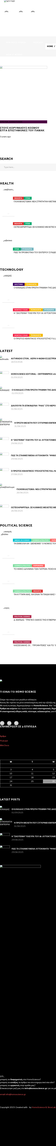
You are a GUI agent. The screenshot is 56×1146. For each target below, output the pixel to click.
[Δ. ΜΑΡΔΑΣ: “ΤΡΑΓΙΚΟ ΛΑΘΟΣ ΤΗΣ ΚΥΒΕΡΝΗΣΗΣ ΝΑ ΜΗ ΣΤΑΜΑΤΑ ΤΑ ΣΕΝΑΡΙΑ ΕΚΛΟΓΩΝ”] (8, 615)
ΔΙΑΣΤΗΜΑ (18, 284)
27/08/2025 (17, 474)
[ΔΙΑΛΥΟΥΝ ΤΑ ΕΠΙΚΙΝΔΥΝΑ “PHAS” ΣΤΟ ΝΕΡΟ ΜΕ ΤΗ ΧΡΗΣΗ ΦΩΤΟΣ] (4, 407)
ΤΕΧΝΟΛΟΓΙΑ (31, 284)
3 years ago (5, 136)
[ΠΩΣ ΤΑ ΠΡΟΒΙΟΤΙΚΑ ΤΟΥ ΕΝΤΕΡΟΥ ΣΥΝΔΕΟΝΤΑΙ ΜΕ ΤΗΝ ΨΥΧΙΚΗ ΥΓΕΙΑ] (8, 247)
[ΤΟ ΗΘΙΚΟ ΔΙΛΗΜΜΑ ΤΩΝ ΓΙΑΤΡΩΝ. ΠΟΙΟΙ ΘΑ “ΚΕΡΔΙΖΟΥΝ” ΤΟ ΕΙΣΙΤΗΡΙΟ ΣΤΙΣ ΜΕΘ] (8, 564)
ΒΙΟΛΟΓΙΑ (18, 198)
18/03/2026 (17, 362)
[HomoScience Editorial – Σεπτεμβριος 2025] (4, 375)
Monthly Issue (21, 310)
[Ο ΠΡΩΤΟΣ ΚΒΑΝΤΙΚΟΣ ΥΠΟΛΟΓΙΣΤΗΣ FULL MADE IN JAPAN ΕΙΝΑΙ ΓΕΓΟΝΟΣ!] (8, 333)
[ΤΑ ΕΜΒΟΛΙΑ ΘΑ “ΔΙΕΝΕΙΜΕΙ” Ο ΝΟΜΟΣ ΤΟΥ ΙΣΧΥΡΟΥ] (8, 538)
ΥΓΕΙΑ (27, 198)
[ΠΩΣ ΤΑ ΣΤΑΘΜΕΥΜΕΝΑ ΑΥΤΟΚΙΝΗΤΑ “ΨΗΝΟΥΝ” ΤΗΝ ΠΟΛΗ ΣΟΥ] (4, 457)
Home (50, 46)
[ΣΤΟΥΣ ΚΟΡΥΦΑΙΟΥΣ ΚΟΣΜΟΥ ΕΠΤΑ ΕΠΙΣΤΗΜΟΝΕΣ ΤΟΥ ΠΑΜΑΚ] (23, 68)
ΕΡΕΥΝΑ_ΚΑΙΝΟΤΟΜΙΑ (11, 122)
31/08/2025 (17, 409)
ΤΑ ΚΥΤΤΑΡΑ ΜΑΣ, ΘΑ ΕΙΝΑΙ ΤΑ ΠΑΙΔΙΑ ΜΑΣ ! (34, 594)
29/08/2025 (17, 443)
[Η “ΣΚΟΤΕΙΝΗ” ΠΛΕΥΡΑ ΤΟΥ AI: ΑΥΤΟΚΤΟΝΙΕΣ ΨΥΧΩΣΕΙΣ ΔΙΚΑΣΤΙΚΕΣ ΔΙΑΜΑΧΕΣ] (8, 308)
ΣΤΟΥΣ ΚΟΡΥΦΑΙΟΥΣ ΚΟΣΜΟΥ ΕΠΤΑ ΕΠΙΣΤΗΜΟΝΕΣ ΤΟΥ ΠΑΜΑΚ (22, 129)
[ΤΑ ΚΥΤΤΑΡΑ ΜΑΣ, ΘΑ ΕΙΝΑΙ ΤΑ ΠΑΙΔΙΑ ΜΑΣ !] (8, 589)
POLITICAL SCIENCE (22, 616)
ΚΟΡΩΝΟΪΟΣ (38, 565)
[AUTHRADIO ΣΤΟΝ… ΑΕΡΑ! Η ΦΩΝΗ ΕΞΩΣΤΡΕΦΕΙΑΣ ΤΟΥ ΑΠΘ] (4, 360)
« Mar (2, 789)
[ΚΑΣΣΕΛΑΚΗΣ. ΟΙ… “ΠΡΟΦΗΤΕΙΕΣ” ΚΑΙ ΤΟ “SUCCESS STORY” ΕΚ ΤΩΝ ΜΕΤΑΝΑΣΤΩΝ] (8, 640)
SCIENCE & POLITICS (41, 540)
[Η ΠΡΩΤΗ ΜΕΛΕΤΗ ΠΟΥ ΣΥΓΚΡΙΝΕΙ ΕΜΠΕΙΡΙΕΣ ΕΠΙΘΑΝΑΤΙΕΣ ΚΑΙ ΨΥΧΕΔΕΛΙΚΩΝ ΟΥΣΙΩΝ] (6, 424)
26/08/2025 (22, 492)
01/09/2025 (17, 377)
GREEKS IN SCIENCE (21, 540)
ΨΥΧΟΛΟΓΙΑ (27, 249)
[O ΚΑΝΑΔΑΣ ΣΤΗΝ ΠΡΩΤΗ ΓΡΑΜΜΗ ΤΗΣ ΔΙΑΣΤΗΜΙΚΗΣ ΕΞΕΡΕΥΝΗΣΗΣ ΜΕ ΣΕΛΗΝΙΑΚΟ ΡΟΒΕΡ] (8, 282)
